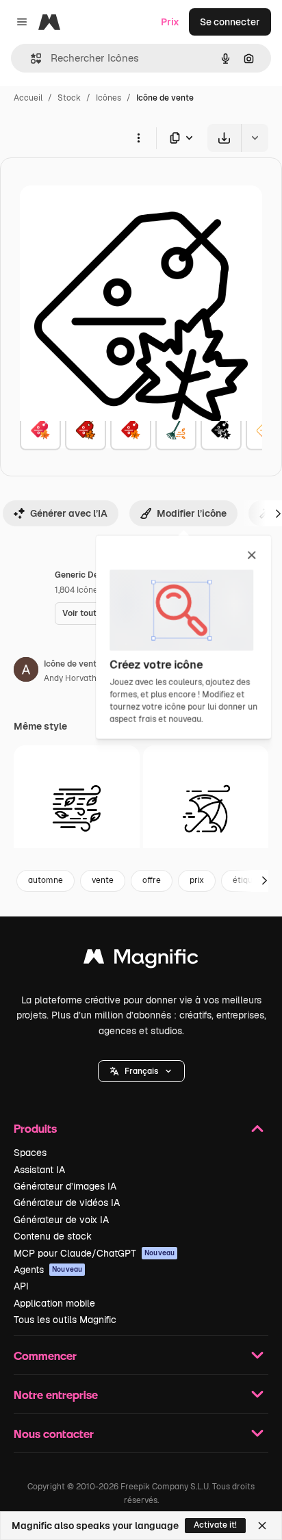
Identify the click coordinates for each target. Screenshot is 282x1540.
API (21, 1286)
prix (197, 880)
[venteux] (77, 808)
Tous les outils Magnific (65, 1319)
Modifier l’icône (192, 513)
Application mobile (54, 1303)
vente (103, 880)
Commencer (45, 1355)
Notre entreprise (56, 1394)
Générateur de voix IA (61, 1220)
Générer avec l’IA (68, 513)
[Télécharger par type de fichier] (182, 138)
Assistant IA (39, 1170)
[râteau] (175, 429)
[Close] (262, 1525)
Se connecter (230, 22)
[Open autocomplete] (30, 58)
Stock (69, 97)
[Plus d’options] (138, 137)
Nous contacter (54, 1433)
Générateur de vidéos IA (67, 1202)
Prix (170, 22)
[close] (251, 556)
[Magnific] (141, 960)
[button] (141, 1071)
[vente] (40, 429)
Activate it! (215, 1524)
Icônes (108, 97)
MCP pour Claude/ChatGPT (94, 1253)
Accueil (28, 97)
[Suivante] (264, 881)
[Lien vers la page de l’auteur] (26, 671)
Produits (35, 1128)
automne (45, 880)
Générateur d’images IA (65, 1186)
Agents (48, 1269)
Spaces (30, 1152)
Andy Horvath (70, 678)
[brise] (206, 808)
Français (141, 1071)
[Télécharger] (224, 138)
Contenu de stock (53, 1236)
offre (151, 880)
